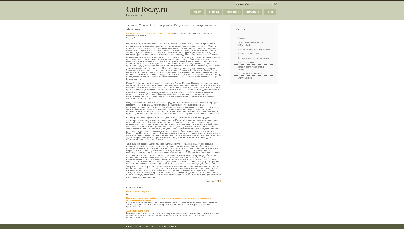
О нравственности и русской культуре (140, 33)
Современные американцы (250, 73)
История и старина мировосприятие (254, 49)
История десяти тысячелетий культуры (251, 68)
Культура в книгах (245, 78)
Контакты (214, 12)
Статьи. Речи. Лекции (165, 33)
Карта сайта (232, 12)
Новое (270, 12)
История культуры (246, 62)
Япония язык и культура (248, 54)
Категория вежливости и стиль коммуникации (251, 44)
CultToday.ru (146, 9)
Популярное (252, 12)
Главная (197, 12)
